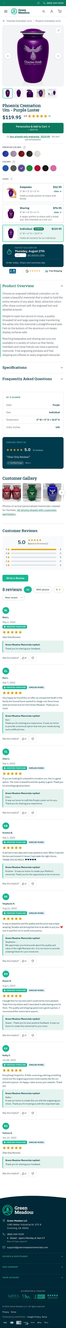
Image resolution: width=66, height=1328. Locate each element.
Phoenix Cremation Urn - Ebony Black (29, 154)
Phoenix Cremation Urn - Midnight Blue (5, 168)
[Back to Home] (3, 21)
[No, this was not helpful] (32, 658)
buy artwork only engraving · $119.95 (30, 136)
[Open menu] (5, 11)
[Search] (43, 11)
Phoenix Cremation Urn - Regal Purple (13, 154)
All (27, 589)
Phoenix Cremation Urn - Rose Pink (53, 168)
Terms (13, 1312)
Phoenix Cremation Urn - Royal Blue (5, 154)
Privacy (5, 1312)
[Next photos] (62, 492)
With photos (42, 589)
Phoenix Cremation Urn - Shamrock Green (29, 168)
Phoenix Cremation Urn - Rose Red (21, 154)
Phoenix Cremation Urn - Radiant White (37, 154)
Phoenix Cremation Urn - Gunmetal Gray (13, 168)
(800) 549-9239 (15, 1234)
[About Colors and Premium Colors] (24, 147)
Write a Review (15, 578)
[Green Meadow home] (20, 11)
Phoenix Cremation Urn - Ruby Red (37, 168)
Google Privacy (34, 1317)
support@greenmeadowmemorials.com (27, 1247)
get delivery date (36, 255)
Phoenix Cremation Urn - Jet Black (45, 168)
